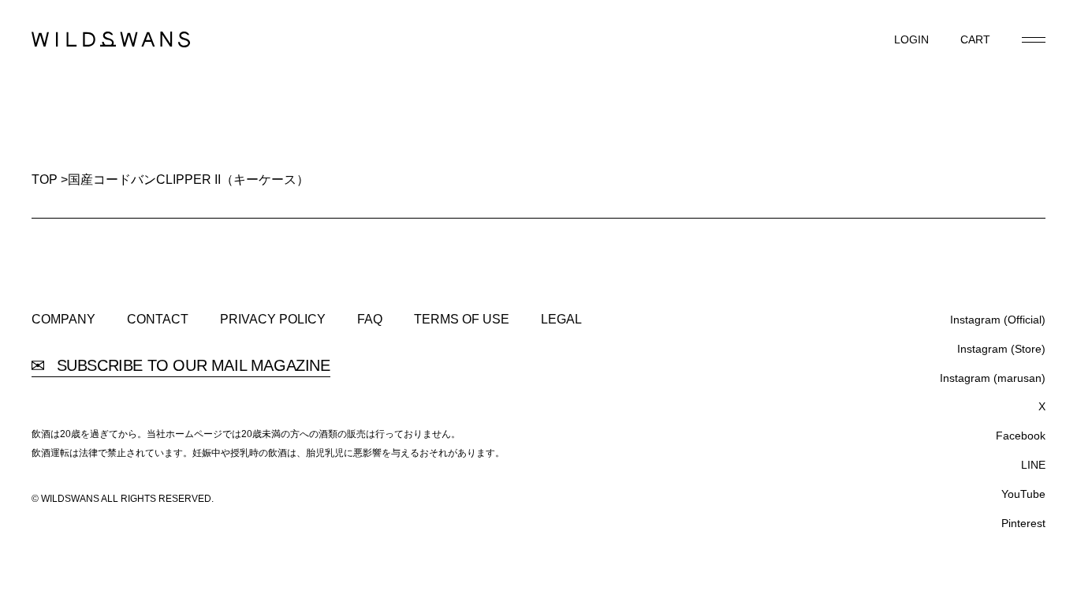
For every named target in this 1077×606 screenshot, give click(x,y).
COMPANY (63, 319)
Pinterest (1023, 523)
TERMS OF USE (461, 319)
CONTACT (157, 319)
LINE (1033, 464)
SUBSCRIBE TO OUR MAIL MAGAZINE (191, 365)
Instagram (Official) (997, 319)
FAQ (369, 319)
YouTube (1023, 494)
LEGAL (561, 319)
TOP (45, 179)
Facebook (1020, 435)
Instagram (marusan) (992, 378)
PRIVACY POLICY (273, 319)
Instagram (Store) (1001, 348)
